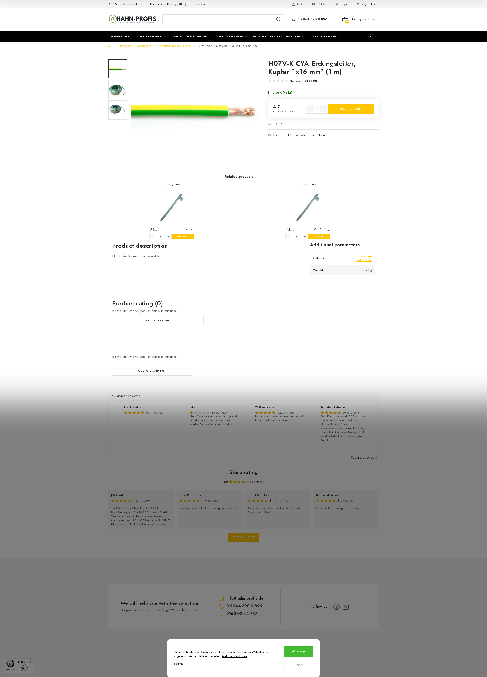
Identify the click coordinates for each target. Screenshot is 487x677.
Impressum (199, 4)
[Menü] (31, 660)
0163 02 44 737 (241, 613)
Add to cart (351, 109)
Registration (369, 4)
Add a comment (152, 370)
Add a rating (158, 320)
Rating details (311, 81)
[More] (368, 36)
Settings (178, 663)
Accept (301, 651)
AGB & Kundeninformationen (125, 4)
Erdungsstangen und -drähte (361, 258)
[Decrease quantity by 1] (310, 108)
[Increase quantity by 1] (323, 108)
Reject (299, 665)
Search (278, 19)
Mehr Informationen (234, 656)
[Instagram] (346, 607)
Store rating (243, 472)
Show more (243, 537)
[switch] (24, 669)
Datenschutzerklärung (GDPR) (168, 4)
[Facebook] (336, 607)
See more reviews (363, 457)
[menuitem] (122, 36)
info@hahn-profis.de (244, 598)
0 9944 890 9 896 (311, 19)
